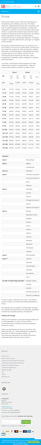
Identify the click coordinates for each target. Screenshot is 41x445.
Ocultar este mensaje (33, 442)
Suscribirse (26, 422)
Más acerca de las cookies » (20, 444)
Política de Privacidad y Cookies (10, 365)
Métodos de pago (6, 370)
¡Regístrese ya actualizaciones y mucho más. (13, 426)
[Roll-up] (20, 6)
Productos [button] (5, 11)
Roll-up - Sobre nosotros (8, 358)
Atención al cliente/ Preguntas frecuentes (13, 360)
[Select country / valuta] (39, 2)
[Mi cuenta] (35, 6)
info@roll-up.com (6, 406)
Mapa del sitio (6, 376)
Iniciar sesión (5, 356)
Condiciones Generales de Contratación (13, 363)
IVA (3, 372)
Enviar (3, 374)
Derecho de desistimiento (9, 367)
